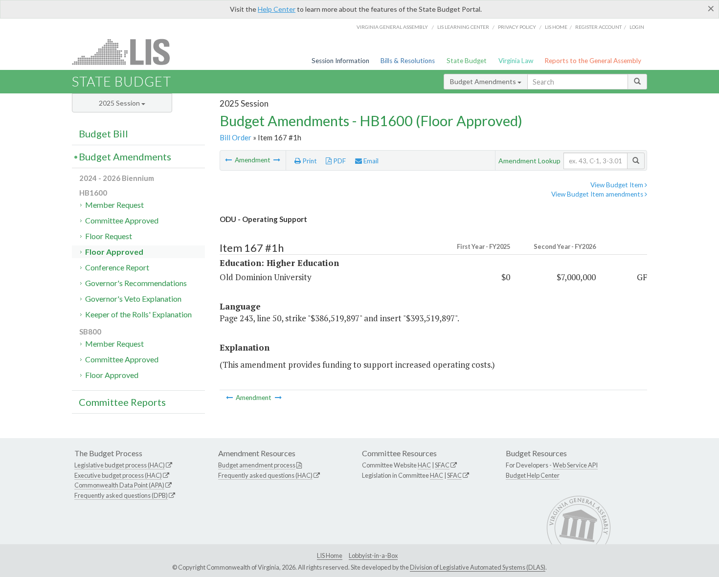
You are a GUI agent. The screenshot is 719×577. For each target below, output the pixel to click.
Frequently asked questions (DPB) (121, 495)
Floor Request (108, 236)
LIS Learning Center (463, 27)
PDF (339, 161)
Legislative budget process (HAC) (119, 465)
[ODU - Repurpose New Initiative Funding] (276, 160)
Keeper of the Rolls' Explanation (138, 314)
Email (370, 161)
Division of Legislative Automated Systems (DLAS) (477, 567)
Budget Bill (103, 133)
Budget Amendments (483, 81)
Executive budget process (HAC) (118, 475)
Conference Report (117, 267)
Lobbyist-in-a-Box (373, 555)
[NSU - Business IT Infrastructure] (229, 160)
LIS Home (329, 555)
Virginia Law (515, 61)
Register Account (598, 27)
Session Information (340, 61)
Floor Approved (114, 251)
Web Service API (575, 465)
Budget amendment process (256, 465)
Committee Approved (121, 220)
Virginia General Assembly (392, 27)
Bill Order (235, 137)
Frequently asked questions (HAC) (265, 475)
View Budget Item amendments (598, 194)
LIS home (556, 27)
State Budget (467, 61)
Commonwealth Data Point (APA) (119, 485)
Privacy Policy (517, 27)
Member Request (114, 204)
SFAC (442, 465)
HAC (424, 465)
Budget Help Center (533, 475)
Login (636, 27)
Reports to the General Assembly (592, 61)
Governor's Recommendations (136, 283)
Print (309, 161)
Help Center (276, 9)
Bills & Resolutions (408, 61)
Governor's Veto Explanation (133, 298)
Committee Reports (122, 402)
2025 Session (120, 103)
